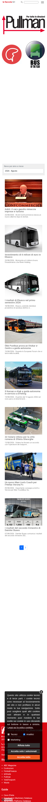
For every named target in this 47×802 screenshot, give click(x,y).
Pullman (7, 777)
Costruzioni (8, 768)
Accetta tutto (23, 757)
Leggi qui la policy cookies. (20, 727)
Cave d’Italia (9, 795)
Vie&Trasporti (9, 780)
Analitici (30, 734)
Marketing (15, 740)
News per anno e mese (14, 166)
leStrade (7, 774)
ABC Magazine (10, 765)
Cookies (7, 799)
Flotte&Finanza (10, 771)
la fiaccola (7, 2)
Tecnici (14, 734)
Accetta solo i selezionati (24, 751)
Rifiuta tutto (24, 745)
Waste (6, 783)
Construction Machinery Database (18, 798)
